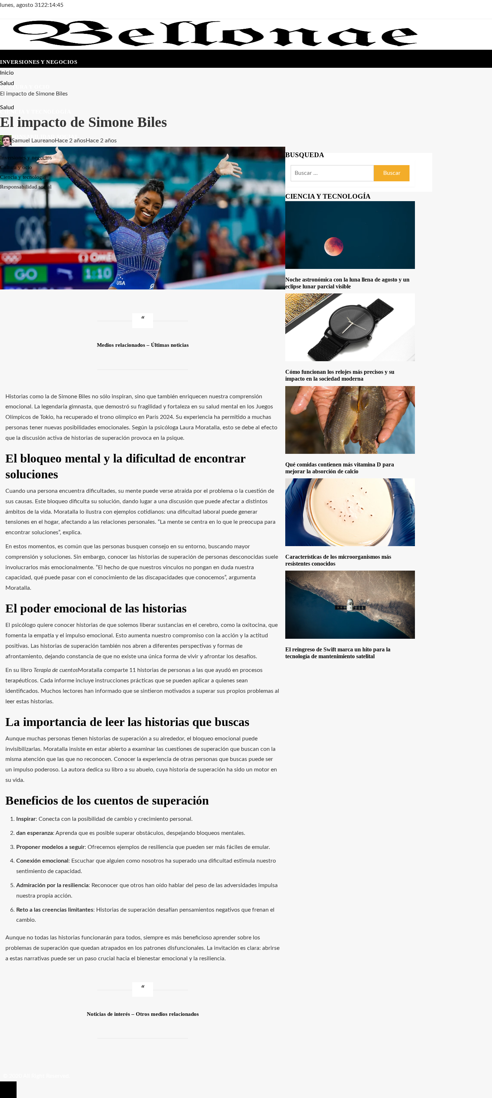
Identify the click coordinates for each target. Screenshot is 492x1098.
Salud (7, 107)
